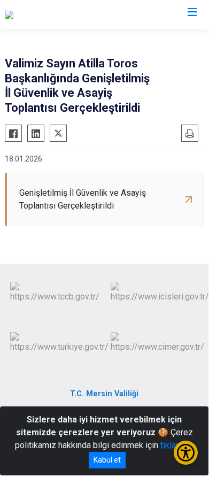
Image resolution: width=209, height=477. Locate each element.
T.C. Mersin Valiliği (104, 393)
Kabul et (107, 460)
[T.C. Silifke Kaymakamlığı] (51, 14)
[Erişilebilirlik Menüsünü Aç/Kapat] (186, 453)
